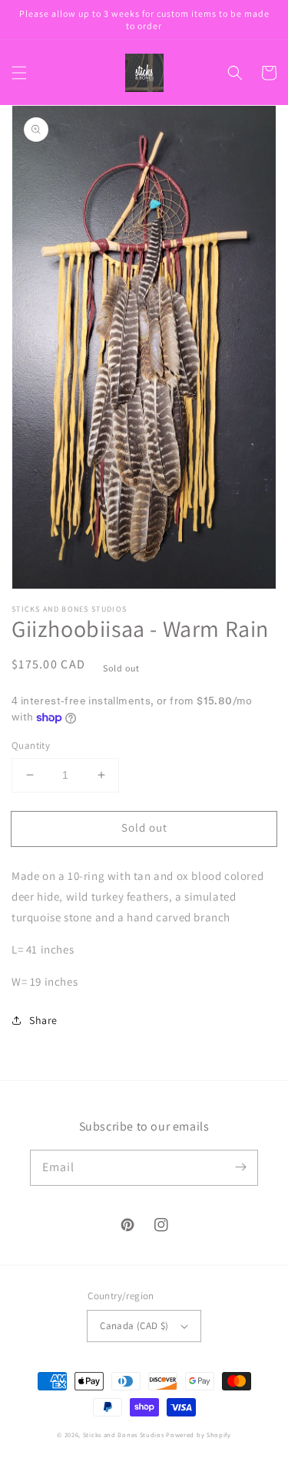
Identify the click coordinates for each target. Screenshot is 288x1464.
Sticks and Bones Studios (123, 1434)
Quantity (31, 745)
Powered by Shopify (198, 1434)
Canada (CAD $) (134, 1325)
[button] (19, 73)
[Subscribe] (240, 1167)
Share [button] (43, 1020)
